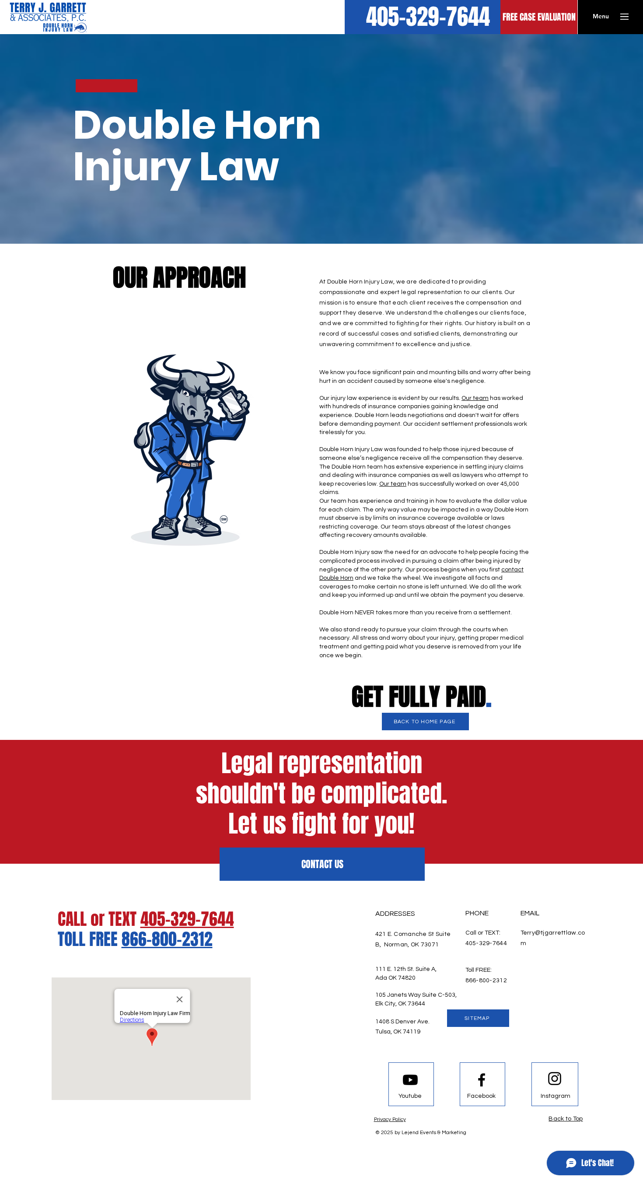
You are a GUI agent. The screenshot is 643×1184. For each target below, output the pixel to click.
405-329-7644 (187, 919)
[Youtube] (410, 1080)
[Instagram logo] (554, 1078)
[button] (601, 16)
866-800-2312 (167, 939)
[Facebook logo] (481, 1080)
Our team (475, 398)
